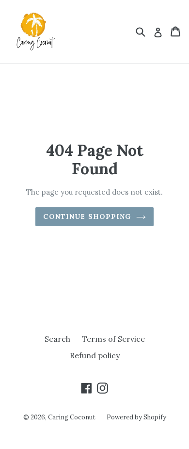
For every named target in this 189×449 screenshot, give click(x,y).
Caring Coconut (72, 417)
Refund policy (95, 355)
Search (57, 339)
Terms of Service (113, 339)
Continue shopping (87, 216)
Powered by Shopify (136, 417)
